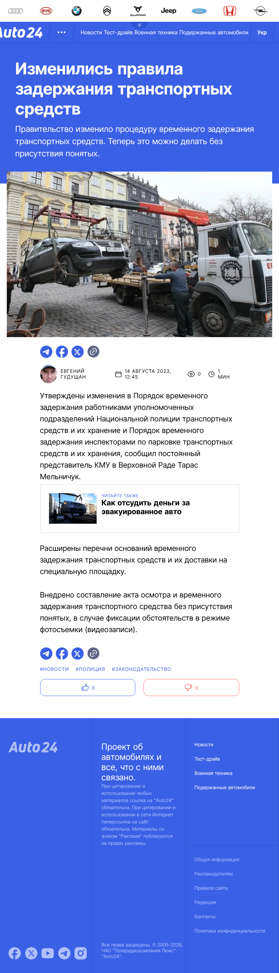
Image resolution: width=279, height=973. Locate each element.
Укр (262, 32)
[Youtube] (48, 953)
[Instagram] (81, 953)
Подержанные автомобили (213, 32)
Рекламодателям (214, 874)
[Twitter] (31, 953)
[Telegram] (64, 953)
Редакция (205, 902)
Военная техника (156, 32)
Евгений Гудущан (73, 374)
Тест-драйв (118, 32)
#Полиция (90, 669)
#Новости (54, 669)
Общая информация (217, 860)
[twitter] (77, 352)
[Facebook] (15, 953)
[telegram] (46, 352)
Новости (91, 32)
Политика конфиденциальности (230, 931)
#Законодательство (141, 669)
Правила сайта (211, 888)
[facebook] (62, 352)
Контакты (205, 917)
